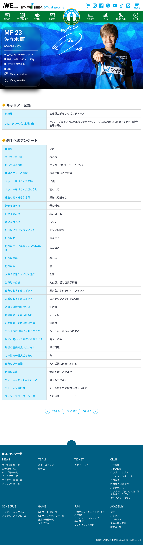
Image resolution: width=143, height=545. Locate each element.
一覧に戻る (71, 411)
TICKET (90, 19)
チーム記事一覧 (10, 476)
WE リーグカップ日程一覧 (51, 515)
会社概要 (114, 464)
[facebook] (101, 5)
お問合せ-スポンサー (120, 484)
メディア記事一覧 (11, 484)
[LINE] (128, 5)
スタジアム (43, 523)
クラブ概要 (115, 468)
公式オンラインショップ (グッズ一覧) (89, 513)
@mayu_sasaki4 (18, 74)
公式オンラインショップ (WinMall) (86, 520)
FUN (106, 19)
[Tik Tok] (121, 5)
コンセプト (115, 519)
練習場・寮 (115, 527)
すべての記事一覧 (11, 464)
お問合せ (114, 480)
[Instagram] (95, 5)
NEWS (7, 19)
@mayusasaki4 (17, 80)
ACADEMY (121, 19)
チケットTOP (81, 464)
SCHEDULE (22, 19)
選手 (112, 512)
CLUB (136, 19)
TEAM (37, 19)
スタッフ (114, 515)
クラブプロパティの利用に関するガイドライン (124, 493)
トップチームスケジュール (15, 512)
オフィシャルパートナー (122, 476)
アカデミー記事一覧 (12, 480)
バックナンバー (118, 487)
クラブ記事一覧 (10, 472)
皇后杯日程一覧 (46, 519)
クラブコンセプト (119, 472)
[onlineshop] (88, 5)
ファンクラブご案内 (84, 525)
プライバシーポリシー (121, 498)
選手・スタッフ (46, 464)
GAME (52, 19)
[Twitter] (108, 5)
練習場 (41, 468)
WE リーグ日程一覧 (48, 512)
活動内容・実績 (118, 523)
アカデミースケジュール (14, 515)
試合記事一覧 (9, 468)
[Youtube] (115, 5)
